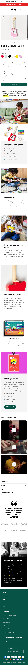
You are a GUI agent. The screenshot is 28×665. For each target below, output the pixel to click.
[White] (13, 56)
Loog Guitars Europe (11, 662)
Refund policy (6, 622)
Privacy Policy (6, 619)
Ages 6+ (5, 602)
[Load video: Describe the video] (14, 430)
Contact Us (6, 625)
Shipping (9, 51)
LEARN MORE (10, 407)
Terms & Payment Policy (9, 615)
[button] (3, 9)
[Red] (2, 56)
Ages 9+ (5, 606)
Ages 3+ (5, 599)
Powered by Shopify (20, 662)
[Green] (6, 56)
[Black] (9, 56)
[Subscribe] (22, 641)
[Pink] (20, 56)
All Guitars (6, 596)
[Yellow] (16, 56)
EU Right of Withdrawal (9, 632)
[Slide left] (10, 42)
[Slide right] (17, 42)
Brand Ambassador (8, 629)
